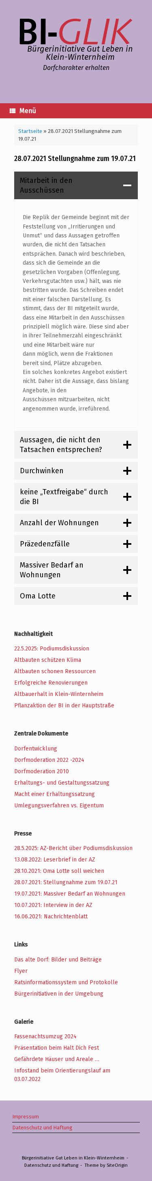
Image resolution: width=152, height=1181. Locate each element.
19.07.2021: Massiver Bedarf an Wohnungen (69, 893)
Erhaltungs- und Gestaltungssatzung (61, 782)
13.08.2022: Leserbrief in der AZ (54, 859)
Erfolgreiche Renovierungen (51, 682)
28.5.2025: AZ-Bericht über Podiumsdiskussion (73, 848)
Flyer (21, 971)
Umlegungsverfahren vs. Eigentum (59, 805)
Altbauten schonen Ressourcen (55, 671)
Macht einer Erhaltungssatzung (54, 794)
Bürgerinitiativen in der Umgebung (58, 993)
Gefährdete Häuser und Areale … (56, 1059)
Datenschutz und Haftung (42, 1127)
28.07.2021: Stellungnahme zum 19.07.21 (66, 882)
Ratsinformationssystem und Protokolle (66, 982)
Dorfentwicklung (35, 748)
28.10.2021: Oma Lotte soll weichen (59, 871)
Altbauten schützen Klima (47, 660)
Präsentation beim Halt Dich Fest (56, 1047)
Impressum (25, 1117)
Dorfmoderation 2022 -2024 (49, 760)
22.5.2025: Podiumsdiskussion (51, 648)
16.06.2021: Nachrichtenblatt (51, 916)
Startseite (30, 131)
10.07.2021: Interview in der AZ (53, 905)
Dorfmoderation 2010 (41, 771)
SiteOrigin (117, 1165)
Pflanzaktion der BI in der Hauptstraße (64, 705)
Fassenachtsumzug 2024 (45, 1036)
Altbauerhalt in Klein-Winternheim (58, 694)
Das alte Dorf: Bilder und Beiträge (58, 959)
